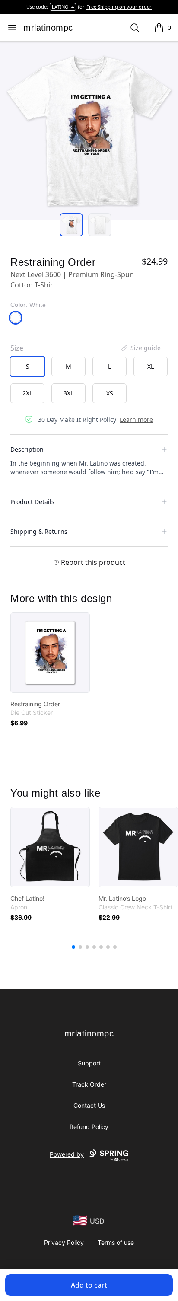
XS (109, 393)
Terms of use (116, 1242)
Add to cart (89, 1285)
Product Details (32, 501)
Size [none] (16, 348)
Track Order (89, 1084)
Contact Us (89, 1105)
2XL (27, 393)
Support (89, 1063)
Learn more (136, 419)
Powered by (67, 1154)
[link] (50, 652)
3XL (68, 393)
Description (27, 449)
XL (150, 366)
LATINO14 (63, 6)
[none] (140, 348)
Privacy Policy (64, 1242)
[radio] (27, 366)
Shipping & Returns (38, 531)
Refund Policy (89, 1126)
